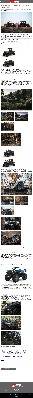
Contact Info (16, 388)
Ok (16, 396)
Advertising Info (16, 389)
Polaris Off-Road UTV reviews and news (15, 356)
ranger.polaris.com (13, 354)
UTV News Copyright (16, 390)
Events (6, 391)
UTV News (5, 388)
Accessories (5, 390)
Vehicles (6, 389)
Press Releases (16, 391)
